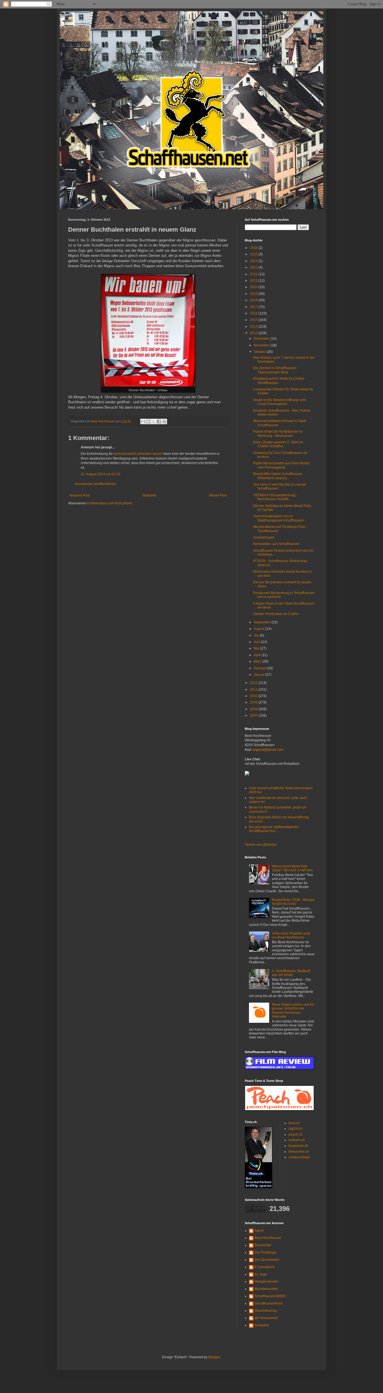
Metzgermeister (266, 1281)
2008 (254, 709)
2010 (254, 696)
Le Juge (261, 1274)
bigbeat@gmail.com (268, 750)
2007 (254, 716)
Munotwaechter (266, 1289)
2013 (254, 333)
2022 (254, 274)
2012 (254, 683)
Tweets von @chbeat (260, 845)
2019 (254, 294)
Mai (257, 648)
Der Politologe (265, 1252)
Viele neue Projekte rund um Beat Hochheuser (291, 935)
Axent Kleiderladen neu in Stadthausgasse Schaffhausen (278, 518)
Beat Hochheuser (268, 1238)
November (262, 345)
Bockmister (263, 1245)
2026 (254, 248)
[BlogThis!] (148, 421)
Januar (259, 675)
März (258, 661)
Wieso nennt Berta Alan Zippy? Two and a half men (292, 868)
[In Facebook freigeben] (159, 421)
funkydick (262, 1325)
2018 (254, 300)
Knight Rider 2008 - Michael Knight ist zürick (293, 902)
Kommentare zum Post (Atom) (109, 503)
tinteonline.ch (299, 1152)
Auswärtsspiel (263, 537)
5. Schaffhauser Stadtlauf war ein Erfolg (291, 973)
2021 (254, 281)
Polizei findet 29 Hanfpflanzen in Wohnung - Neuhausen (278, 433)
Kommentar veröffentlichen (95, 484)
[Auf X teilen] (153, 421)
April (258, 655)
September (262, 622)
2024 (254, 261)
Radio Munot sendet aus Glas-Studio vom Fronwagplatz (281, 465)
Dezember (262, 339)
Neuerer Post (80, 495)
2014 (254, 327)
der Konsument (266, 1318)
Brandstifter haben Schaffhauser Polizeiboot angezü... (277, 476)
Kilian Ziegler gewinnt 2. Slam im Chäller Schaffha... (278, 444)
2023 (254, 267)
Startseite (149, 495)
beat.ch (294, 1123)
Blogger (214, 1357)
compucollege (299, 1157)
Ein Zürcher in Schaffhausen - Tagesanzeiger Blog (275, 370)
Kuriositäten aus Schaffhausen (276, 544)
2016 (254, 313)
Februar (260, 668)
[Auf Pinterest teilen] (164, 421)
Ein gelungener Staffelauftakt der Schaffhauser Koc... (274, 829)
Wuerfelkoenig (266, 1311)
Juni (257, 642)
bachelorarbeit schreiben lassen (138, 454)
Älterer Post (218, 495)
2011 (254, 689)
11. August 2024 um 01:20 (100, 474)
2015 (254, 320)
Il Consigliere (265, 1267)
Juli (257, 635)
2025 (254, 254)
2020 (254, 287)
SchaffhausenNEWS (270, 1296)
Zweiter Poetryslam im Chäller (276, 614)
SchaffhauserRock (269, 1303)
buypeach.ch (298, 1146)
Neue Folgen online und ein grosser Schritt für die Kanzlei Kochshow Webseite (293, 1011)
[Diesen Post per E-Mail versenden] (143, 421)
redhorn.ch (297, 1140)
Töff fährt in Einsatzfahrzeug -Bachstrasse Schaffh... (275, 497)
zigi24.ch (295, 1129)
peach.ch (296, 1134)
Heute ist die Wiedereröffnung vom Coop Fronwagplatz (279, 402)
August (259, 629)
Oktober (260, 352)
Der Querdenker (267, 1260)
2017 (254, 307)
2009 (254, 702)
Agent (259, 1231)
